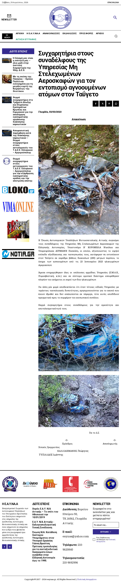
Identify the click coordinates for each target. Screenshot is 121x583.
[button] (115, 17)
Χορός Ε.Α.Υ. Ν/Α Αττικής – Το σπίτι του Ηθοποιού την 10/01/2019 (45, 513)
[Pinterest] (109, 104)
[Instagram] (9, 546)
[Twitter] (102, 104)
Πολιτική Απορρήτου (87, 579)
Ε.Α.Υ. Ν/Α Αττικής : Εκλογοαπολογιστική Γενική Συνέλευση (44, 524)
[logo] (60, 18)
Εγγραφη (104, 532)
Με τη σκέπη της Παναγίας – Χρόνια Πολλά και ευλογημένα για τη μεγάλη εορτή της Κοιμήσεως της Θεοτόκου (23, 84)
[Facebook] (96, 104)
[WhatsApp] (116, 104)
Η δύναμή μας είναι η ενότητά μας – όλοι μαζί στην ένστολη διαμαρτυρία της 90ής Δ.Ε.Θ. (23, 64)
